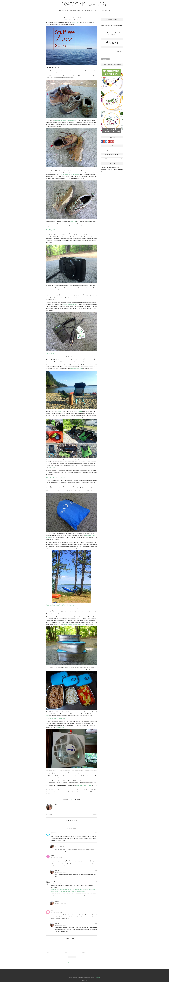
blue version (89, 711)
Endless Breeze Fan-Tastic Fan (55, 718)
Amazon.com (73, 221)
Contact (105, 10)
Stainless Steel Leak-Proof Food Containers (60, 605)
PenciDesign (97, 977)
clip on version (52, 467)
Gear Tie (67, 773)
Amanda (69, 19)
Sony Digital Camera (52, 230)
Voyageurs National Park (76, 368)
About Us (97, 10)
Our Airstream (75, 10)
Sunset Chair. (79, 411)
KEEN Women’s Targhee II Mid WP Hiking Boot (77, 168)
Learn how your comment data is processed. (73, 962)
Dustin (53, 881)
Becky (52, 910)
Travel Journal (63, 10)
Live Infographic (87, 10)
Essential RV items (75, 22)
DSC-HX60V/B (54, 290)
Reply (96, 832)
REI (88, 221)
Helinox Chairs (50, 353)
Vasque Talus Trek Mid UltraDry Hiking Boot (64, 120)
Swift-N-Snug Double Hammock (56, 477)
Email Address (104, 53)
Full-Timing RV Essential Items (83, 785)
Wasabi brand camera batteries (70, 304)
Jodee (52, 855)
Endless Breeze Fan (60, 727)
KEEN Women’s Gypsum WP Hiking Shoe (70, 174)
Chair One (60, 411)
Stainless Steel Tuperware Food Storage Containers (74, 624)
